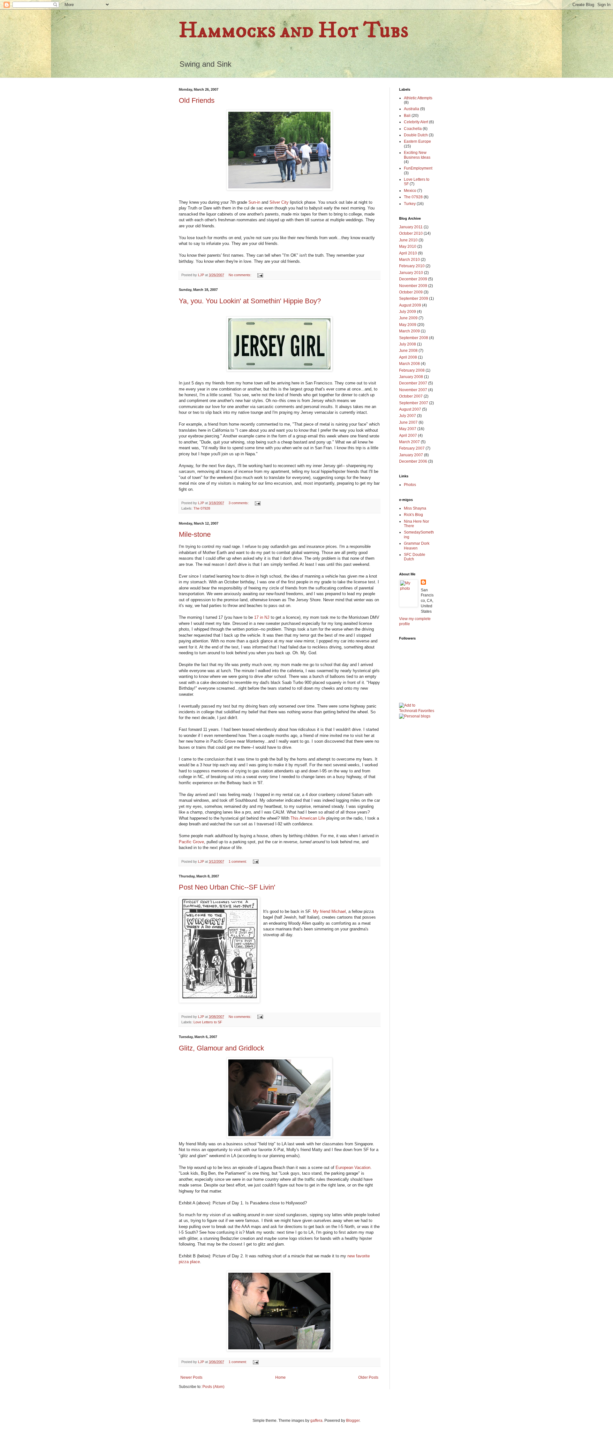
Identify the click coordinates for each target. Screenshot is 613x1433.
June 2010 (408, 240)
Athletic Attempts (418, 98)
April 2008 (408, 357)
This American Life (308, 818)
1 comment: (238, 861)
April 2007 (408, 435)
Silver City (279, 202)
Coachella (413, 128)
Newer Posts (191, 1377)
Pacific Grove (191, 841)
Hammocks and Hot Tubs (293, 31)
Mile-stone (195, 534)
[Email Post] (260, 275)
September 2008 (413, 338)
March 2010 (409, 259)
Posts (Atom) (213, 1386)
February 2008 (412, 370)
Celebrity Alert (416, 122)
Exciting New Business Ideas (417, 154)
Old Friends (197, 100)
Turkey (410, 203)
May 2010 (407, 246)
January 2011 (411, 227)
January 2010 (411, 272)
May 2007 (407, 429)
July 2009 (407, 311)
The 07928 (201, 508)
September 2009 (413, 298)
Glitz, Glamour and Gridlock (221, 1048)
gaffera (316, 1420)
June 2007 (408, 422)
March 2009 (409, 331)
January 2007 (411, 455)
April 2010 (408, 253)
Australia (411, 109)
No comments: (240, 275)
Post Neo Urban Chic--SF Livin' (227, 887)
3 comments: (239, 503)
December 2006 (413, 461)
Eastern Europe (417, 141)
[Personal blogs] (414, 716)
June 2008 (408, 350)
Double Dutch (416, 135)
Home (280, 1377)
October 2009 (411, 292)
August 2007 (410, 409)
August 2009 (410, 305)
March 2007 (409, 442)
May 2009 (407, 324)
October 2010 (411, 233)
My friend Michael (329, 911)
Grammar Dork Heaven (416, 545)
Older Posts (368, 1377)
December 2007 (413, 383)
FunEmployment (418, 168)
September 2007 (413, 403)
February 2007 (412, 448)
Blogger (352, 1420)
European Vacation (353, 1167)
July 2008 (407, 344)
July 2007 (407, 415)
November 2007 (413, 390)
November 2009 (413, 286)
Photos (410, 484)
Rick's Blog (413, 514)
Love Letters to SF (207, 1022)
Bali (407, 115)
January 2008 (411, 377)
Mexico (410, 190)
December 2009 (413, 279)
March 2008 (409, 363)
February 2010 (412, 266)
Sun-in (254, 202)
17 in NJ (261, 617)
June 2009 (408, 318)
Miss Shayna (415, 508)
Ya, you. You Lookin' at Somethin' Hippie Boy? (250, 301)
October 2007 (411, 396)
